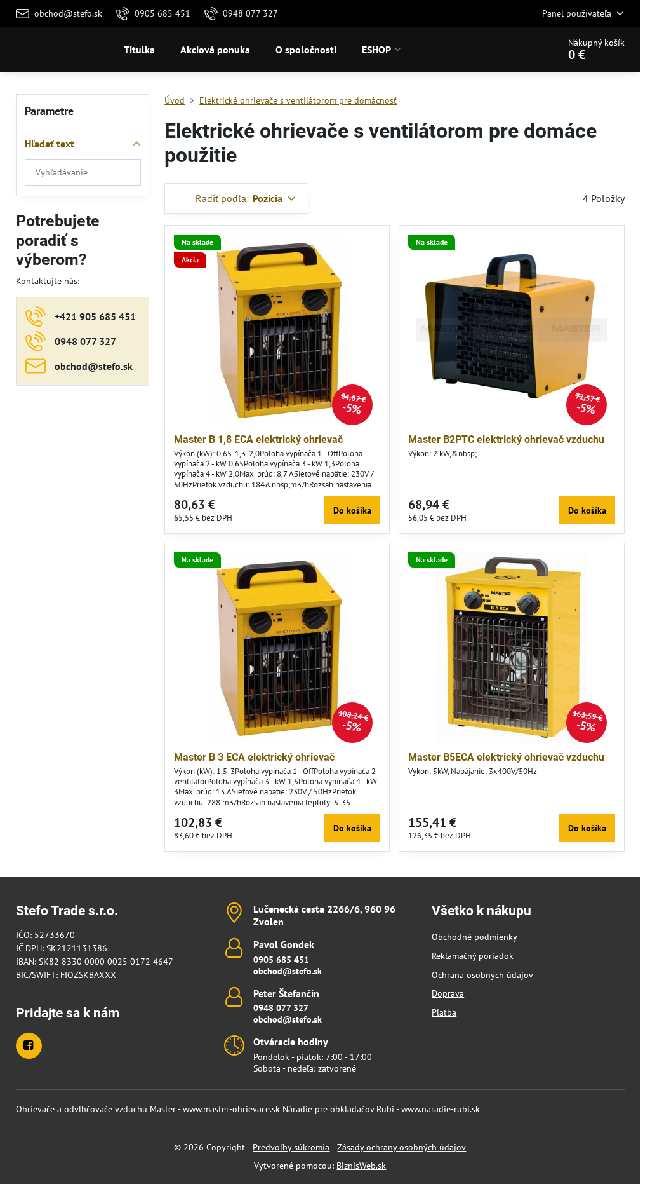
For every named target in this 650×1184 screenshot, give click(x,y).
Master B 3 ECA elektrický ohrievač (254, 757)
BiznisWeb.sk (361, 1165)
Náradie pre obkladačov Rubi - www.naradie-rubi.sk (381, 1109)
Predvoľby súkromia (291, 1147)
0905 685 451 (281, 959)
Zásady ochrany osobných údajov (401, 1147)
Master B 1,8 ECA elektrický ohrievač (258, 439)
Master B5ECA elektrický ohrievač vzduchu (506, 757)
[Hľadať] (513, 49)
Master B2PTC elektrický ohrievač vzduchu (506, 439)
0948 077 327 (280, 1008)
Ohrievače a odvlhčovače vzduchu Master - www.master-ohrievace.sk (148, 1109)
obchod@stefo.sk (287, 971)
